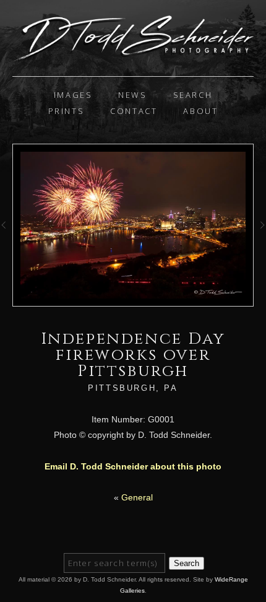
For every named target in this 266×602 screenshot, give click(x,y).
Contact (133, 110)
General (137, 497)
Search (193, 94)
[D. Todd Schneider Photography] (133, 56)
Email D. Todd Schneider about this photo (133, 466)
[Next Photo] (260, 235)
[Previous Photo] (6, 235)
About (200, 110)
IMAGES (73, 94)
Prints (66, 110)
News (132, 94)
